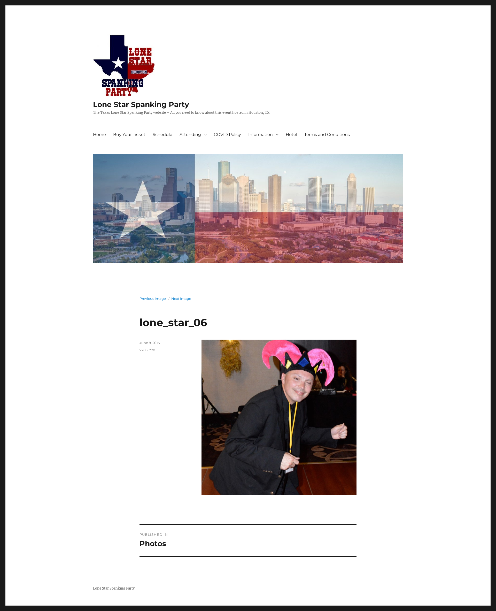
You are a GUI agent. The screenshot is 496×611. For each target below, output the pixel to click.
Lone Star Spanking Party (141, 104)
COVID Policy (227, 134)
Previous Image (153, 298)
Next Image (181, 298)
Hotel (291, 134)
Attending (190, 134)
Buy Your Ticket (129, 134)
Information (260, 134)
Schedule (162, 134)
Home (99, 134)
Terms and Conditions (327, 134)
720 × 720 (147, 350)
